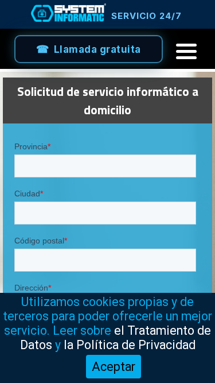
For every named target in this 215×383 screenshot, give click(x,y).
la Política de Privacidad (130, 345)
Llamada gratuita (97, 49)
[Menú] (186, 51)
